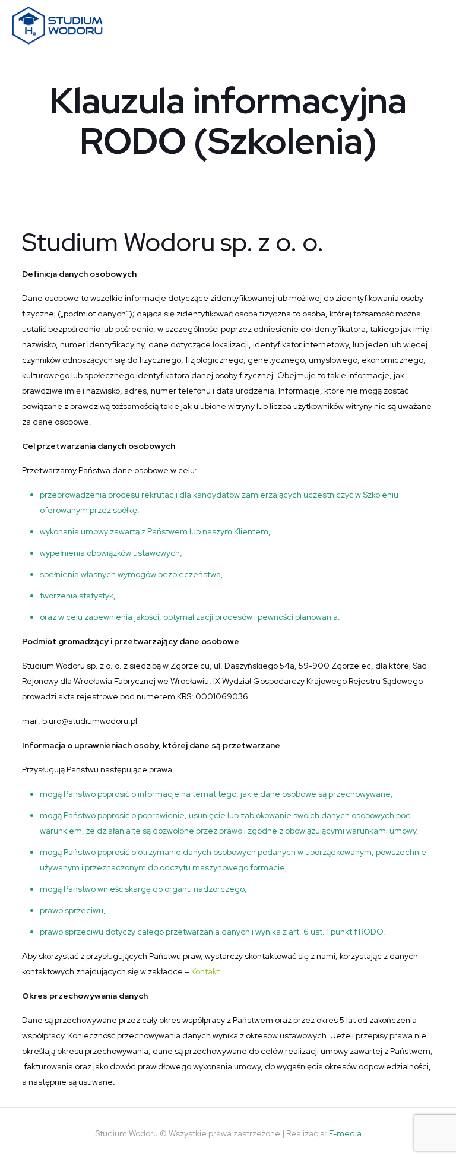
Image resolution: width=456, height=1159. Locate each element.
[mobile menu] (437, 25)
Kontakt (205, 971)
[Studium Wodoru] (57, 25)
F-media (345, 1133)
